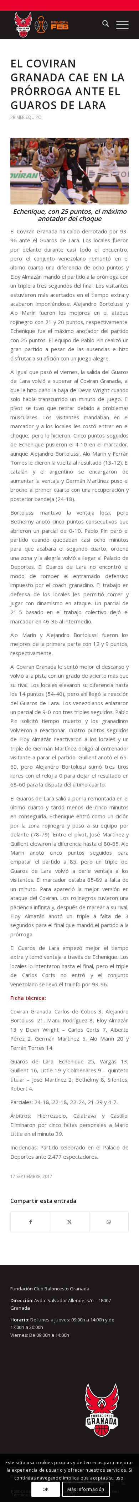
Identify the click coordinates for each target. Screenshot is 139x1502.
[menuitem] (102, 24)
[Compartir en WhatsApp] (108, 1222)
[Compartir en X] (69, 1222)
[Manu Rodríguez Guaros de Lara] (69, 171)
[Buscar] (102, 24)
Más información (85, 1489)
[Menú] (119, 24)
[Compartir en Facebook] (30, 1222)
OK (45, 1489)
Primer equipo (26, 117)
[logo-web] (57, 24)
